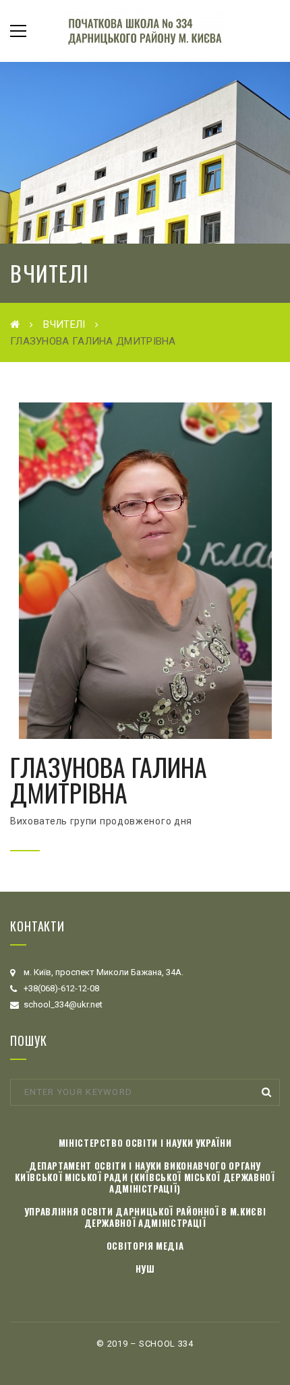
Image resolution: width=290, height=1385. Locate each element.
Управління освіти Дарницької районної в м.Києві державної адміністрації (145, 1217)
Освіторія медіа (145, 1245)
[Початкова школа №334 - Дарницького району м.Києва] (144, 31)
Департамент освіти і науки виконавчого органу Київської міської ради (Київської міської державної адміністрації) (144, 1177)
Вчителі (64, 324)
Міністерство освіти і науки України (145, 1142)
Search (266, 1092)
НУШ (145, 1268)
